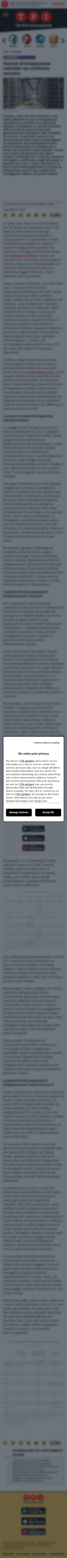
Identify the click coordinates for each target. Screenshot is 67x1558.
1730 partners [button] (27, 761)
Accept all (48, 812)
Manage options (18, 812)
